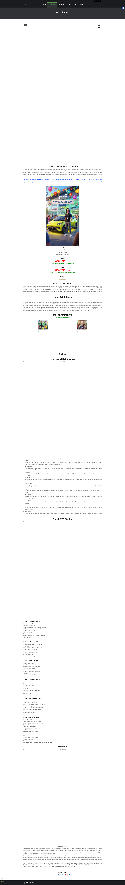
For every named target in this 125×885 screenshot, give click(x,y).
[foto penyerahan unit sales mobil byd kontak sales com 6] (82, 346)
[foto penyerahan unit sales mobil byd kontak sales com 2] (82, 324)
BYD (25, 25)
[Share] (123, 8)
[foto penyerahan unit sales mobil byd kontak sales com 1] (43, 324)
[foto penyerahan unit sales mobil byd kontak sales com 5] (43, 346)
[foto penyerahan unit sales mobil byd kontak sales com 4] (82, 335)
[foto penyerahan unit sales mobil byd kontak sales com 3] (43, 335)
